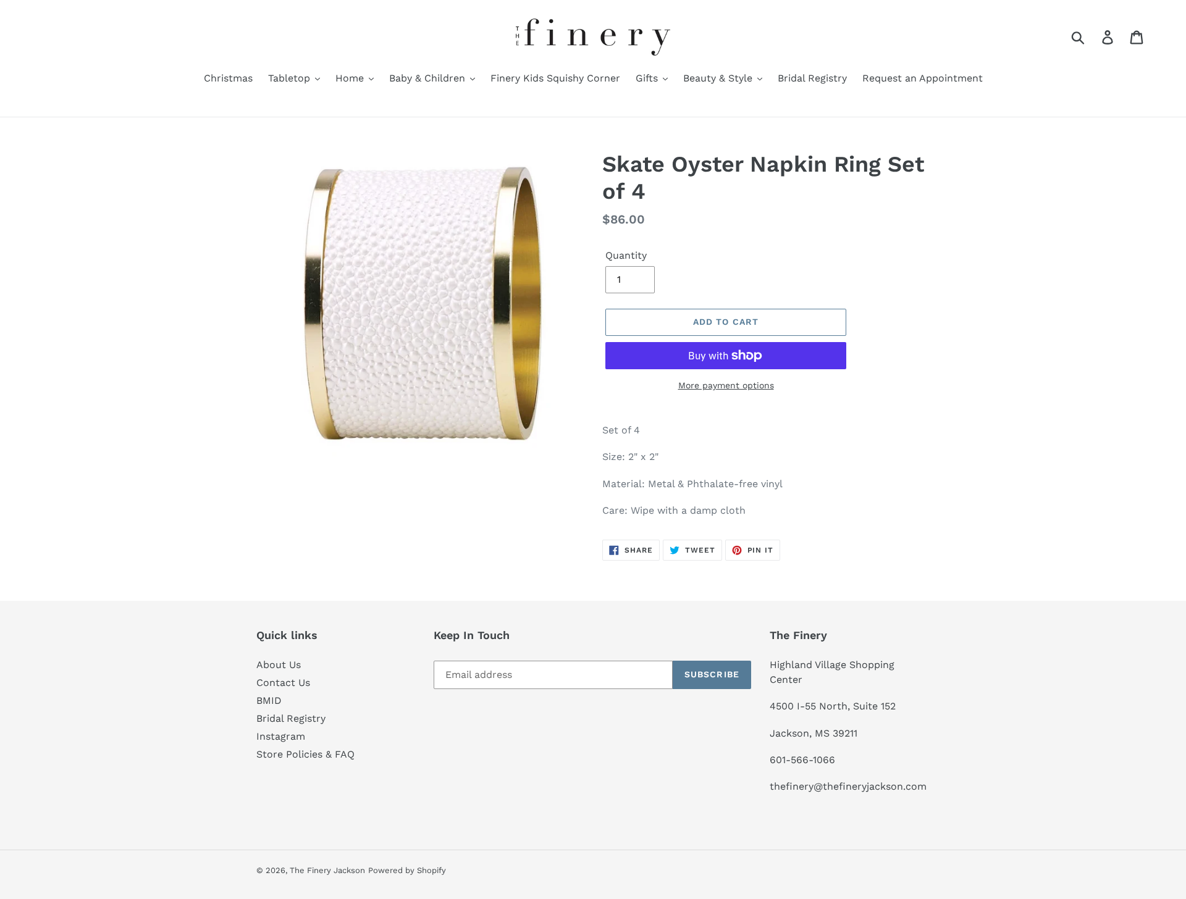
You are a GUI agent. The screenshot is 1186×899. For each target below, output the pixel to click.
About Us (278, 665)
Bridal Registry (291, 718)
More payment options (726, 385)
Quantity (626, 255)
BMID (269, 700)
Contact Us (283, 682)
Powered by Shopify (407, 870)
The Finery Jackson (327, 870)
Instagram (280, 736)
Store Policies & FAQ (305, 754)
